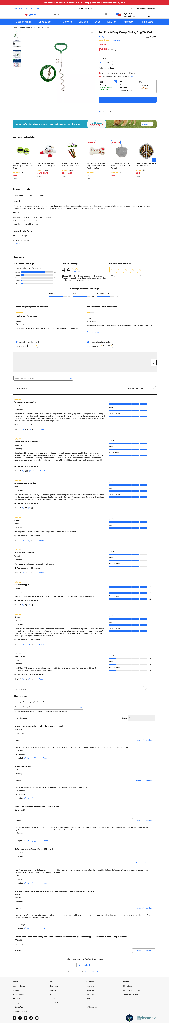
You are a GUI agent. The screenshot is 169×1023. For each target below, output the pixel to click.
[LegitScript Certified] (129, 1018)
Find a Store (127, 986)
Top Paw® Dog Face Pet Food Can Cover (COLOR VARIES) (120, 165)
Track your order (32, 8)
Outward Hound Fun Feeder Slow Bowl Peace (146, 164)
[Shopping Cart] (152, 15)
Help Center (54, 986)
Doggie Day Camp (93, 994)
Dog (15, 27)
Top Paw (102, 37)
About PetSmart (19, 986)
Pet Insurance (91, 1007)
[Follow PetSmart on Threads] (25, 1018)
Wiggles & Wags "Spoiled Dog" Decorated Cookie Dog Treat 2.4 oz (96, 165)
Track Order (54, 994)
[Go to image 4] (17, 63)
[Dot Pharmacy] (146, 1018)
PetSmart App (18, 1007)
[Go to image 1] (17, 34)
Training (89, 999)
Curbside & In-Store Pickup (133, 990)
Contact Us (53, 990)
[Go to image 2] (17, 44)
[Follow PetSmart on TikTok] (31, 1018)
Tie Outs (47, 27)
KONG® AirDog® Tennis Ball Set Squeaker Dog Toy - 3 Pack (23, 165)
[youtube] (37, 1018)
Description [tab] (18, 195)
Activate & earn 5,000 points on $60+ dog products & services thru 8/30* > (84, 2)
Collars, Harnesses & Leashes (30, 27)
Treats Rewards (18, 994)
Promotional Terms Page (93, 972)
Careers (16, 990)
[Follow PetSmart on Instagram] (20, 1018)
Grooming (90, 986)
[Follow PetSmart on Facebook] (14, 1018)
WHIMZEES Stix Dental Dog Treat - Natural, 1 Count (72, 164)
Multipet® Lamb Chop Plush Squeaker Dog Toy (46, 164)
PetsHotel (90, 990)
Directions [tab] (44, 195)
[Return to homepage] (30, 14)
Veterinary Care (92, 1003)
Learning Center (19, 1003)
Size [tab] (31, 195)
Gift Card (18, 8)
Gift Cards (16, 999)
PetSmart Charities (20, 1011)
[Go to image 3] (17, 53)
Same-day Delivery (130, 994)
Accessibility (54, 1003)
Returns (52, 999)
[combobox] (80, 14)
